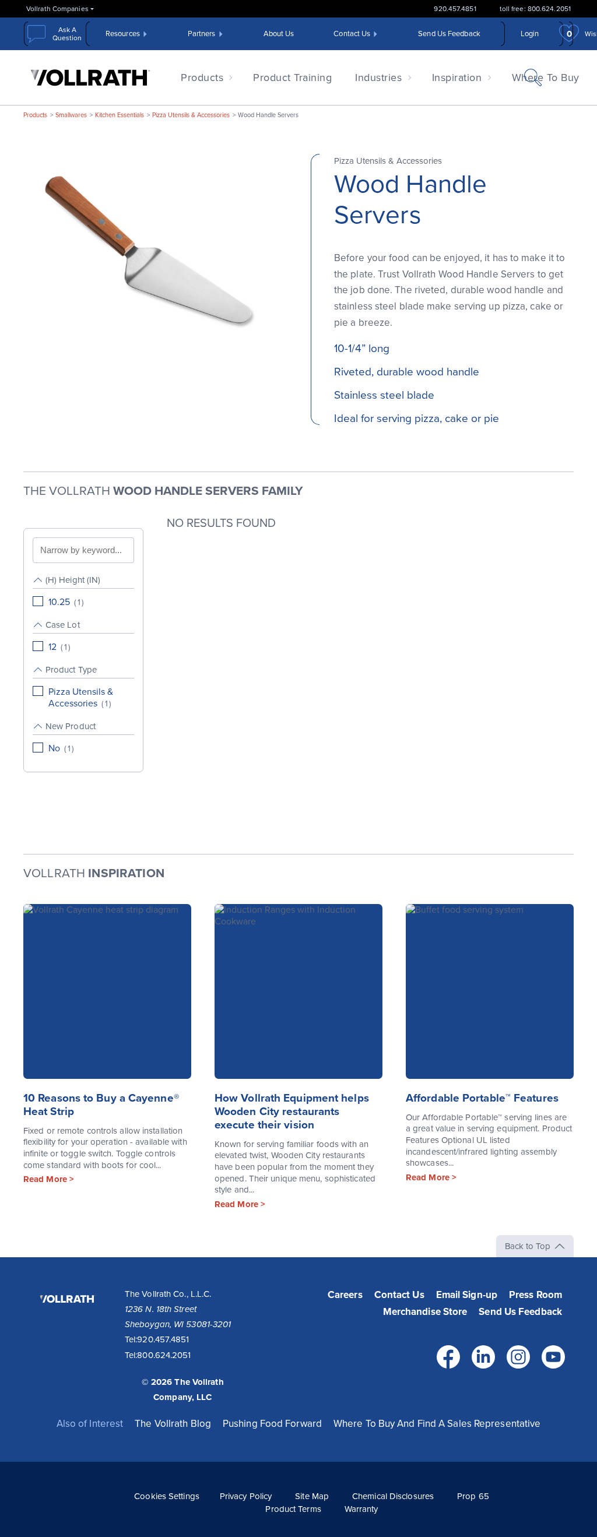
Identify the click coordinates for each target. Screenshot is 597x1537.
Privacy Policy (246, 1496)
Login (530, 33)
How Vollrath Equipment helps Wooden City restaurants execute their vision (292, 1111)
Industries (378, 77)
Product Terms (293, 1509)
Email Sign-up (466, 1295)
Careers (345, 1295)
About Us (279, 33)
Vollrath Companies (57, 9)
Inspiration (457, 77)
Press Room (535, 1295)
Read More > (48, 1179)
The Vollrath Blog (173, 1424)
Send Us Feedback (449, 33)
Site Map (312, 1496)
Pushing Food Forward (272, 1424)
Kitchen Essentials (119, 115)
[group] (83, 591)
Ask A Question (67, 34)
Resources (123, 33)
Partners (202, 33)
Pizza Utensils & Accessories (191, 115)
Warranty (361, 1509)
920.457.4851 (455, 9)
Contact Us (351, 33)
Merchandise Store (425, 1312)
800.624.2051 (164, 1355)
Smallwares (71, 115)
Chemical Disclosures (393, 1496)
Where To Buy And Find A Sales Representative (436, 1424)
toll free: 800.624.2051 (535, 9)
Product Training (292, 77)
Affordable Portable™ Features (482, 1098)
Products (202, 77)
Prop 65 (473, 1496)
